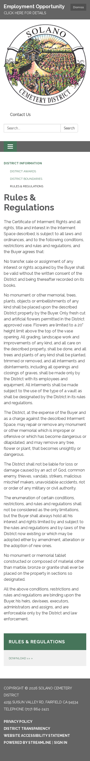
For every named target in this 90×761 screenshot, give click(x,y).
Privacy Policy (18, 722)
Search (69, 128)
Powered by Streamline (27, 743)
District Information (23, 163)
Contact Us (20, 114)
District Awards (23, 171)
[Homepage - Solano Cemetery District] (45, 64)
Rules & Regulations (26, 186)
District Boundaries (26, 179)
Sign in (60, 743)
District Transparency (27, 729)
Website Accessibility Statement (37, 736)
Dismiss (78, 7)
